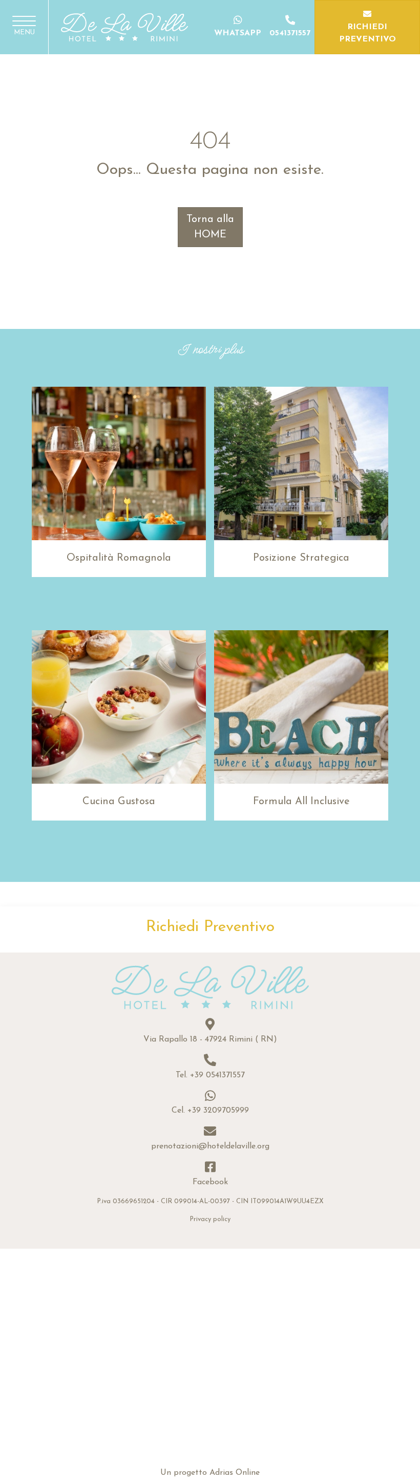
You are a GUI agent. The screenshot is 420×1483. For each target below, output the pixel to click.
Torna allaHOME (210, 227)
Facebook (210, 1182)
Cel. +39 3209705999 (210, 1110)
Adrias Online (234, 1473)
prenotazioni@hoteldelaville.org (210, 1146)
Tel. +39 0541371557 (210, 1075)
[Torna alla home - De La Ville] (124, 27)
